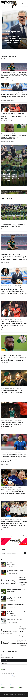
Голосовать (6, 660)
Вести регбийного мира (9, 27)
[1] (3, 564)
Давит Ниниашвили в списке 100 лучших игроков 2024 (23, 630)
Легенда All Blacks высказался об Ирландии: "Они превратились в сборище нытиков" (12, 424)
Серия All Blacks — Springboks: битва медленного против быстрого (11, 177)
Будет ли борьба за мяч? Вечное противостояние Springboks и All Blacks (12, 392)
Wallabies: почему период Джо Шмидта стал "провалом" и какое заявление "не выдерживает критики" (14, 491)
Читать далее (4, 228)
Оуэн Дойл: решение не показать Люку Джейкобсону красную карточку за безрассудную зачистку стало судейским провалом (13, 116)
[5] (3, 599)
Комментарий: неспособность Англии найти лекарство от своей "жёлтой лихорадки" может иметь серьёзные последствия (14, 524)
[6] (3, 606)
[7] (3, 613)
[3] (9, 581)
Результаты (5, 663)
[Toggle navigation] (26, 3)
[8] (3, 621)
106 (23, 535)
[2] (3, 572)
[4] (3, 591)
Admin (4, 46)
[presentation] (19, 14)
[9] (9, 631)
